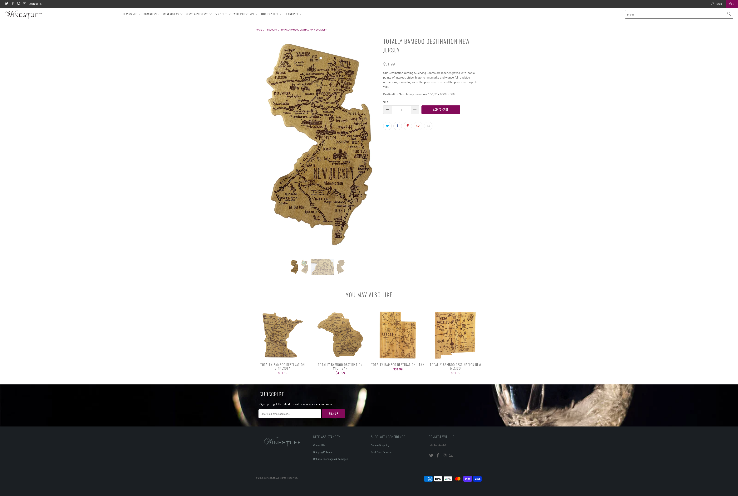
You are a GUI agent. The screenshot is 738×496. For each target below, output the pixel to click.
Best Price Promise (381, 452)
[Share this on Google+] (418, 126)
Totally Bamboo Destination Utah (398, 335)
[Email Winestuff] (24, 3)
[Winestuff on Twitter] (6, 3)
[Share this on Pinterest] (408, 126)
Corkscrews (171, 14)
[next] (373, 147)
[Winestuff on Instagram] (18, 3)
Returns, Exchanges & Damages (330, 459)
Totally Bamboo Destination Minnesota (282, 335)
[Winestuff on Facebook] (12, 3)
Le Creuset (292, 14)
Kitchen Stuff (270, 14)
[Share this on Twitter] (387, 126)
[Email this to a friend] (428, 126)
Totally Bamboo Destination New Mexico (455, 335)
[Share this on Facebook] (397, 126)
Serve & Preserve (197, 14)
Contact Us (35, 3)
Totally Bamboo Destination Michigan (340, 335)
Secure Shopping (380, 445)
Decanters (151, 14)
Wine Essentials (244, 14)
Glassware (130, 14)
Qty (385, 101)
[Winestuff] (61, 15)
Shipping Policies (322, 452)
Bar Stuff (221, 14)
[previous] (262, 147)
